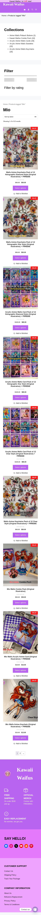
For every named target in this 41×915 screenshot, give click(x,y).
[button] (32, 9)
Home (4, 16)
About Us (7, 893)
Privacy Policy (10, 901)
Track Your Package (12, 879)
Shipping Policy (10, 875)
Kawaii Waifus (13, 4)
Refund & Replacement (13, 897)
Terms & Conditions (12, 904)
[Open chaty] (35, 909)
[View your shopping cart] (24, 9)
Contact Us (8, 871)
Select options (20, 188)
